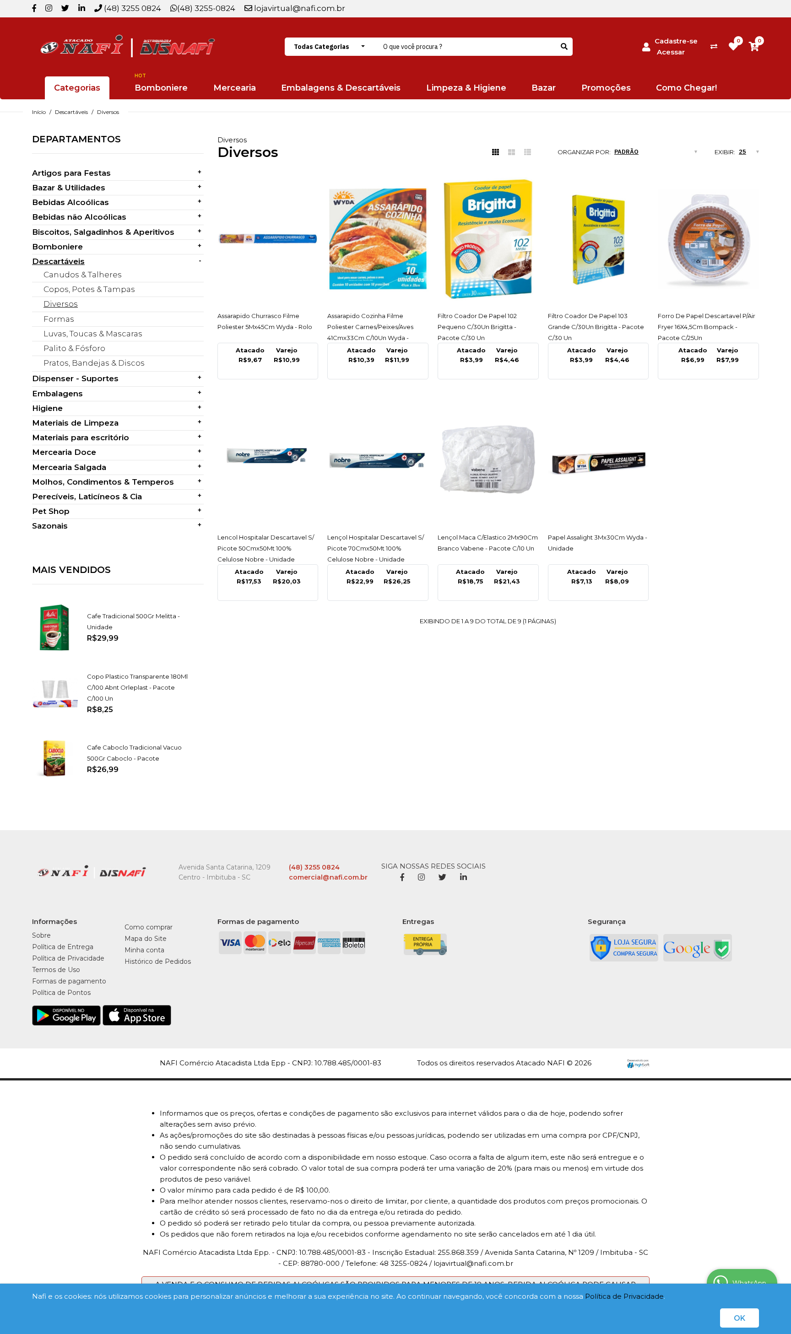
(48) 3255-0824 (206, 8)
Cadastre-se (676, 41)
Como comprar (149, 927)
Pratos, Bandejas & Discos (94, 362)
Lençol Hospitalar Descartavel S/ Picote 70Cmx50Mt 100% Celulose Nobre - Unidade (375, 548)
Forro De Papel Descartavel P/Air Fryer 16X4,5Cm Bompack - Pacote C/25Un (706, 326)
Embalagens (57, 393)
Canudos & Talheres (82, 274)
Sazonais (50, 525)
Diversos (108, 111)
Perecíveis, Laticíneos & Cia (87, 496)
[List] (527, 152)
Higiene (47, 408)
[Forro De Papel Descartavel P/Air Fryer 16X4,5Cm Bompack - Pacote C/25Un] (708, 239)
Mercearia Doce (64, 452)
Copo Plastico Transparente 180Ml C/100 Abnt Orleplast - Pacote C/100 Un (137, 687)
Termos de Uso (56, 970)
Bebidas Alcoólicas (70, 202)
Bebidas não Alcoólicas (79, 216)
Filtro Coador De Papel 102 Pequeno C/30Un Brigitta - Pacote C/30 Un (477, 326)
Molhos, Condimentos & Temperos (103, 481)
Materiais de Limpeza (75, 422)
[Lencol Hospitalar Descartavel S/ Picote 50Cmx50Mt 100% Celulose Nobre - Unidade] (268, 460)
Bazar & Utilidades (68, 187)
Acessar (671, 52)
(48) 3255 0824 (131, 8)
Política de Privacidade (624, 1296)
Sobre (41, 935)
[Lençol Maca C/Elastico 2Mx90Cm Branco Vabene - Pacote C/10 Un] (488, 460)
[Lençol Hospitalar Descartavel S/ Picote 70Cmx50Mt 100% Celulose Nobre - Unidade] (377, 460)
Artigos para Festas (71, 173)
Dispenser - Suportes (75, 378)
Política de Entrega (62, 947)
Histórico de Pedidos (158, 961)
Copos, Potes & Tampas (89, 289)
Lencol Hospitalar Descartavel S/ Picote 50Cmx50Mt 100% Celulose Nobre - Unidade (265, 548)
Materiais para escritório (80, 437)
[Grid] (495, 152)
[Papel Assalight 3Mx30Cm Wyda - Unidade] (598, 460)
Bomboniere (57, 246)
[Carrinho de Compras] (754, 46)
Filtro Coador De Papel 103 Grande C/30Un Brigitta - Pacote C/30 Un (596, 326)
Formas (58, 319)
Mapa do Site (146, 938)
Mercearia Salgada (69, 467)
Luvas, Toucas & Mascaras (92, 333)
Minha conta (144, 950)
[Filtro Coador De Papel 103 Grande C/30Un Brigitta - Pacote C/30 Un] (598, 239)
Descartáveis (71, 111)
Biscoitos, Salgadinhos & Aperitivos (103, 232)
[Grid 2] (511, 152)
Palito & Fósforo (74, 348)
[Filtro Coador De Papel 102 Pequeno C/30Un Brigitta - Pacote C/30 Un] (488, 239)
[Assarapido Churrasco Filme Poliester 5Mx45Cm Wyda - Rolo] (268, 239)
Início (39, 111)
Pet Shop (51, 511)
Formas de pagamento (69, 981)
